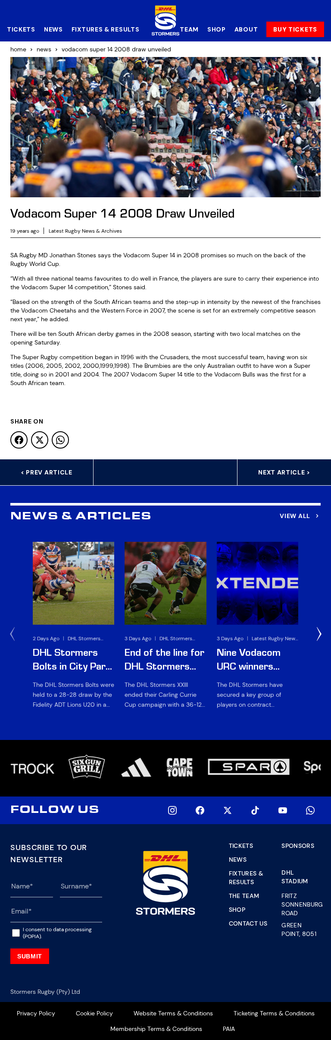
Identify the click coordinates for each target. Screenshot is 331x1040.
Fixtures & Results (106, 29)
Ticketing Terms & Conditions (274, 1013)
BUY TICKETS (295, 29)
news (44, 49)
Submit (29, 956)
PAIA (229, 1029)
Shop (216, 29)
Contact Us (248, 923)
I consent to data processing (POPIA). (57, 933)
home (18, 49)
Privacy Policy (36, 1013)
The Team (244, 896)
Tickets (21, 29)
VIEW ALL (295, 516)
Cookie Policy (94, 1013)
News (53, 29)
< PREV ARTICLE (46, 472)
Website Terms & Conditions (173, 1013)
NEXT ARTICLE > (284, 472)
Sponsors (297, 846)
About (246, 29)
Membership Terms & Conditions (156, 1029)
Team (189, 29)
